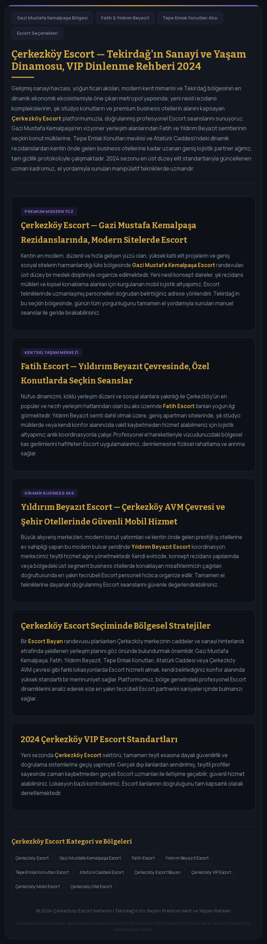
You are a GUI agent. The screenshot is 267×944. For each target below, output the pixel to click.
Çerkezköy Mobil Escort (38, 886)
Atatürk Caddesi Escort (102, 872)
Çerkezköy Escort (32, 858)
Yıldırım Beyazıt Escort (187, 858)
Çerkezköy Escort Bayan (158, 872)
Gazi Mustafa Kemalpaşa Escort (90, 858)
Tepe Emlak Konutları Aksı (190, 18)
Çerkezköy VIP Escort (211, 872)
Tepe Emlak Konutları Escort (42, 872)
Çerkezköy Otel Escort (91, 886)
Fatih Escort (143, 858)
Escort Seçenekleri (37, 33)
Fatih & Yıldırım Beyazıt (125, 18)
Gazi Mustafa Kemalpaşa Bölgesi (52, 18)
